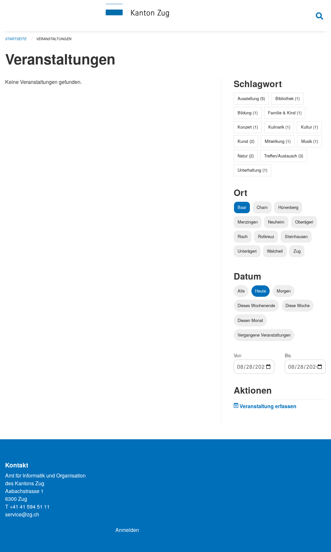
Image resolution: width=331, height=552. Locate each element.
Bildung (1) (248, 112)
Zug (297, 251)
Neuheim (276, 222)
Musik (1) (309, 141)
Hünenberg (288, 207)
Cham (262, 207)
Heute (260, 291)
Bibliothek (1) (287, 98)
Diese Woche (297, 305)
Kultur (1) (309, 127)
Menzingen (248, 222)
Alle (241, 291)
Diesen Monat (250, 320)
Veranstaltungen (53, 38)
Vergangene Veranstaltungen (264, 335)
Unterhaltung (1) (252, 170)
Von (237, 355)
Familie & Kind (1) (285, 112)
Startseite (16, 38)
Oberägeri (304, 222)
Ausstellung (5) (251, 98)
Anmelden (127, 530)
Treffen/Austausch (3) (283, 156)
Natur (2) (246, 156)
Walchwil (275, 251)
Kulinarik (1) (279, 127)
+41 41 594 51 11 (30, 506)
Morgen (284, 291)
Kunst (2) (246, 141)
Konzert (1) (248, 127)
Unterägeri (247, 251)
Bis (288, 355)
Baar (242, 207)
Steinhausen (296, 236)
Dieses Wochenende (256, 305)
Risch (243, 236)
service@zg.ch (22, 514)
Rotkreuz (266, 236)
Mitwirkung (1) (278, 141)
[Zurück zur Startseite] (165, 15)
